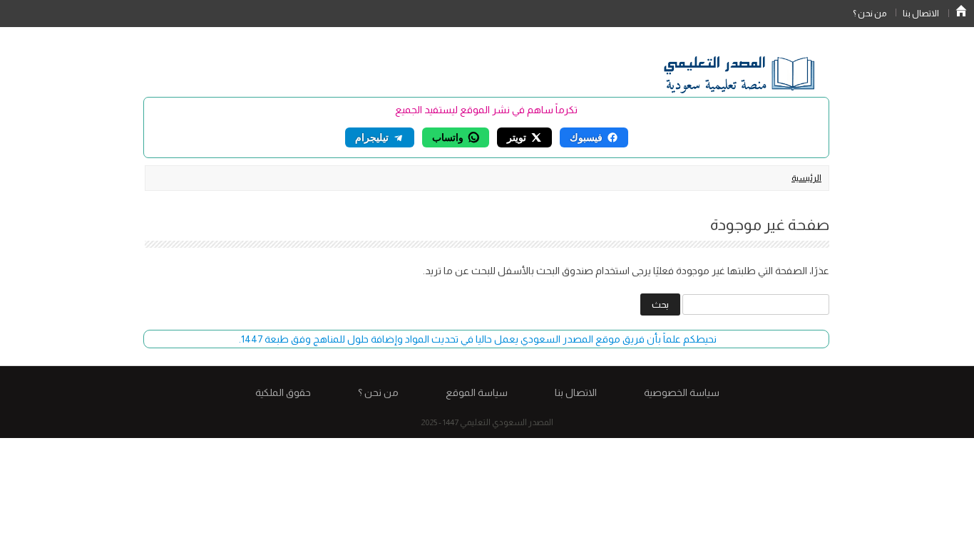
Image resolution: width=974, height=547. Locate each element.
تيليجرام (372, 137)
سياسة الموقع (477, 392)
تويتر (516, 137)
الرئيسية (961, 10)
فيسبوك (586, 137)
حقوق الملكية (283, 392)
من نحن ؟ (869, 14)
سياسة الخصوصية (681, 392)
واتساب (447, 137)
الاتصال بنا (921, 14)
